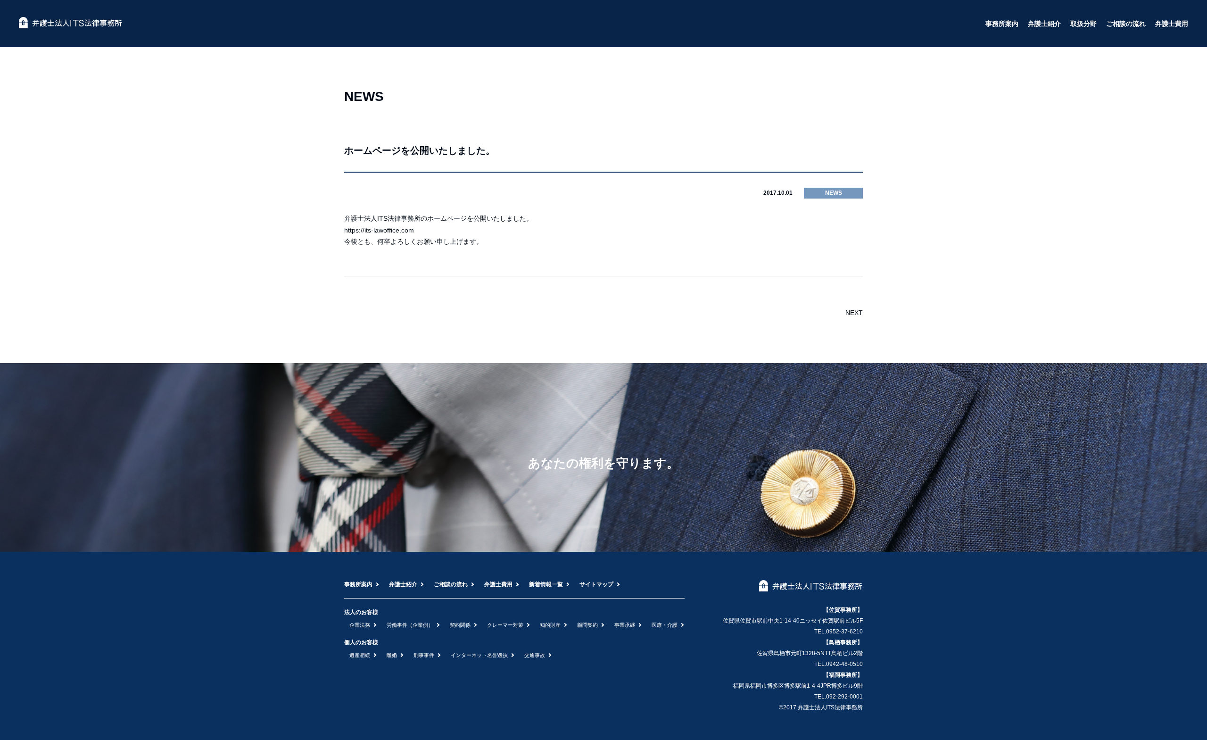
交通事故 (534, 655)
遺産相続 (359, 655)
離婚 (392, 655)
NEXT (854, 312)
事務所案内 (1001, 23)
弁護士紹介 (1044, 23)
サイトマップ (596, 584)
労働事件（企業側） (410, 625)
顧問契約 (587, 625)
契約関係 (460, 625)
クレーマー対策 (505, 625)
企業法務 (359, 625)
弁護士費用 (1171, 23)
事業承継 (624, 625)
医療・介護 (665, 625)
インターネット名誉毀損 (479, 655)
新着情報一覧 (546, 584)
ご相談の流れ (1126, 23)
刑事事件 (423, 655)
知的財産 (550, 625)
